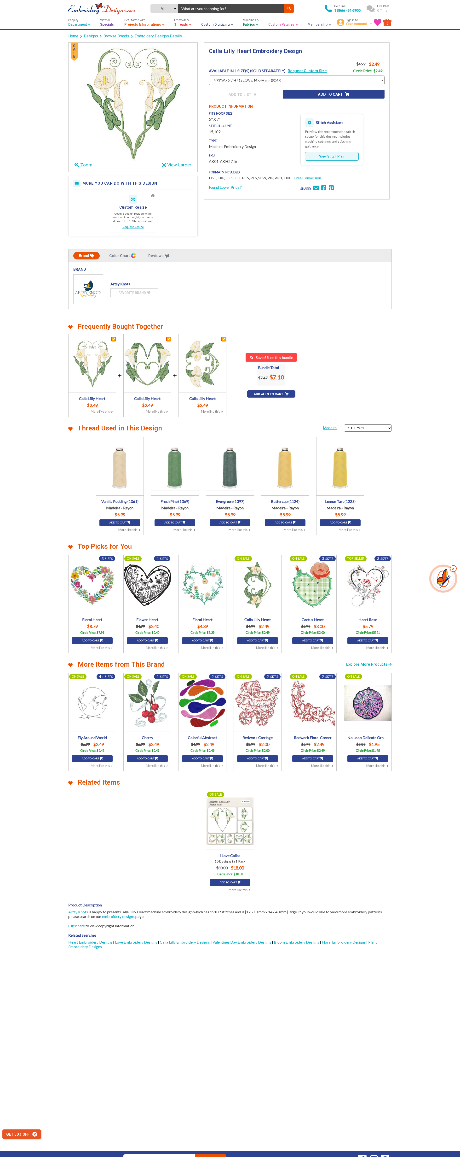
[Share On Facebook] (323, 188)
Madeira (330, 428)
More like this (100, 411)
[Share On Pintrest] (331, 188)
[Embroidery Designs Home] (101, 8)
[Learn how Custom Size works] (152, 196)
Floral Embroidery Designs (344, 942)
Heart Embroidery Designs (90, 942)
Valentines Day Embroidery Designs (242, 942)
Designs (91, 36)
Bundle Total (268, 367)
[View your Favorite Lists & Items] (377, 22)
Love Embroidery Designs (136, 942)
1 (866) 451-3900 (347, 10)
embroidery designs (118, 916)
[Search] (289, 8)
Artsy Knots (78, 912)
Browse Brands (116, 36)
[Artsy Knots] (88, 289)
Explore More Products (367, 664)
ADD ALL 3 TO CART (269, 394)
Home (73, 36)
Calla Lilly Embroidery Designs (185, 942)
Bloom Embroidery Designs (297, 942)
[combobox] (231, 8)
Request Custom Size (307, 71)
